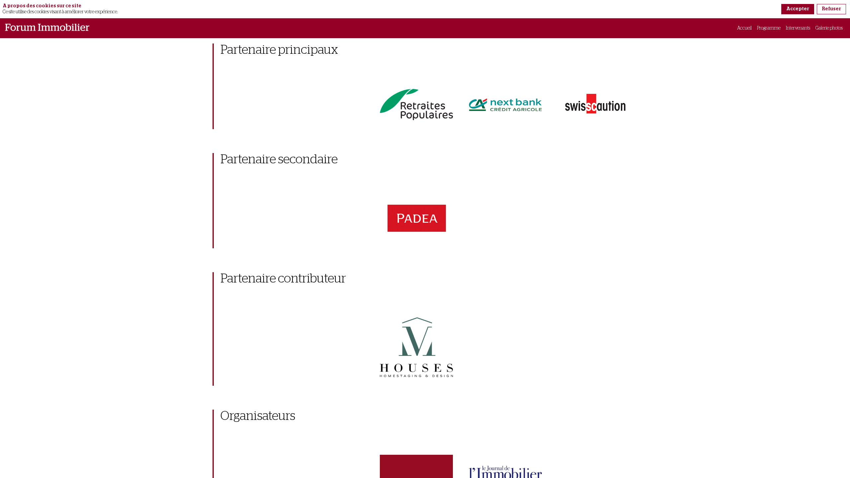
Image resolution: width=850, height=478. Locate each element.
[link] (744, 28)
